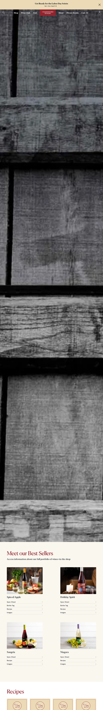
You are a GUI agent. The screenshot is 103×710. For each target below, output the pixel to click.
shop (68, 559)
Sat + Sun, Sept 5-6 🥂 (51, 6)
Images (9, 613)
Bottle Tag (10, 605)
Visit (35, 13)
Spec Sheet (11, 602)
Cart (83, 13)
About (61, 13)
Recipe (9, 609)
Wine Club (25, 13)
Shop (16, 13)
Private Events (73, 13)
